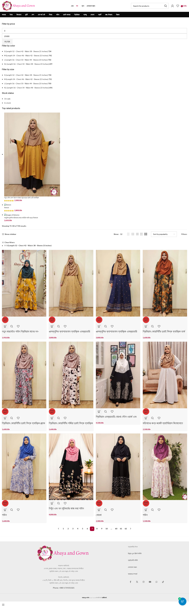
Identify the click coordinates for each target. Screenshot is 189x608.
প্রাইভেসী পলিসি (133, 560)
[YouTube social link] (150, 582)
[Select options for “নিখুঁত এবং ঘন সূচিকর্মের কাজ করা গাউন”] (52, 503)
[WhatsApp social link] (156, 582)
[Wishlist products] (177, 5)
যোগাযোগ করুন (132, 567)
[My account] (172, 5)
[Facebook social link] (130, 582)
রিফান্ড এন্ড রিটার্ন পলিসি (134, 553)
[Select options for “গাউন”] (5, 510)
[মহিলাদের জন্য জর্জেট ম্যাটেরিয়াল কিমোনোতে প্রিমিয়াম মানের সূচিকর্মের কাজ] (165, 375)
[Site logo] (18, 6)
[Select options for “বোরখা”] (99, 510)
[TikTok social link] (163, 582)
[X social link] (137, 582)
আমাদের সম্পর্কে (132, 574)
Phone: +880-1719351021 (63, 588)
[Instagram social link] (143, 582)
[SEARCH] (166, 6)
